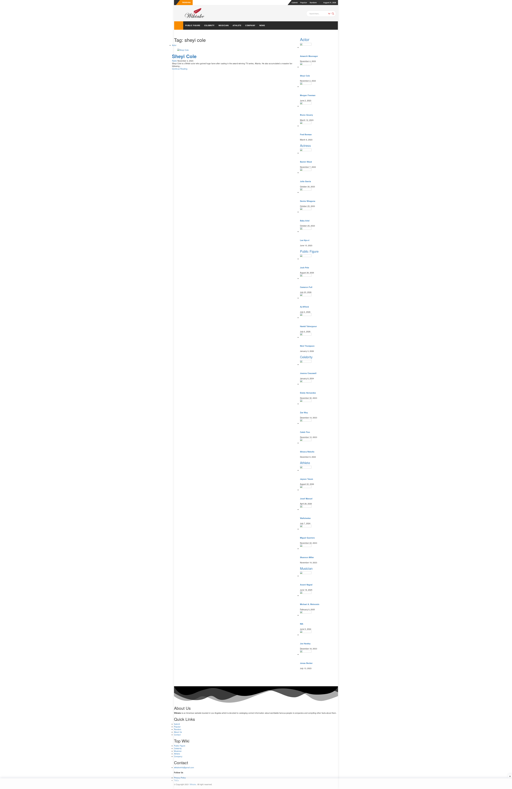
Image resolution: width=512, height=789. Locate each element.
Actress (305, 145)
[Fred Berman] (305, 125)
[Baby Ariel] (305, 212)
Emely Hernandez (308, 392)
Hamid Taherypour (308, 326)
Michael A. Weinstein (309, 604)
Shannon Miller (307, 557)
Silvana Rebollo (307, 451)
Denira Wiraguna (307, 201)
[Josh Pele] (305, 258)
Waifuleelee (305, 518)
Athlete (237, 25)
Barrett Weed (306, 161)
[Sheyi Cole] (305, 67)
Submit (295, 2)
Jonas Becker (306, 663)
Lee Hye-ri (304, 240)
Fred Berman (306, 134)
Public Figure (192, 25)
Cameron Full (306, 287)
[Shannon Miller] (305, 548)
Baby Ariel (304, 220)
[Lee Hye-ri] (305, 231)
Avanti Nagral (306, 584)
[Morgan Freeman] (305, 86)
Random (313, 2)
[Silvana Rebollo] (305, 443)
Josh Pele (304, 267)
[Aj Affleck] (305, 298)
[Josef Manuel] (305, 489)
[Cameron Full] (305, 278)
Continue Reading (179, 68)
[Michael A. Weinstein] (305, 595)
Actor (174, 45)
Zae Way (304, 412)
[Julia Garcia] (305, 172)
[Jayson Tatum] (305, 470)
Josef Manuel (306, 498)
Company (250, 25)
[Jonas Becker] (305, 654)
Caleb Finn (305, 432)
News (262, 25)
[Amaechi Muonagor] (305, 47)
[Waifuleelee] (305, 509)
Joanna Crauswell (308, 373)
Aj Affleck (304, 306)
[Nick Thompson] (305, 337)
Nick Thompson (307, 346)
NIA (301, 623)
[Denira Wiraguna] (305, 192)
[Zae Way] (305, 403)
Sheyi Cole (184, 56)
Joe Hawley (305, 643)
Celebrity (209, 25)
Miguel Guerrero (307, 537)
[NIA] (305, 615)
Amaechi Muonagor (309, 56)
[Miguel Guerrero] (305, 529)
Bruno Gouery (306, 115)
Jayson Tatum (306, 479)
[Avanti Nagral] (305, 575)
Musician (224, 25)
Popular (303, 2)
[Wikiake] (178, 25)
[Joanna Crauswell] (305, 364)
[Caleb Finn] (305, 423)
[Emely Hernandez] (305, 384)
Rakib (174, 60)
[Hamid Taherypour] (305, 317)
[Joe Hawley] (305, 634)
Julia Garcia (305, 181)
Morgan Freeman (307, 95)
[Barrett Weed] (305, 153)
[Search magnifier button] (333, 13)
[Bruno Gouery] (305, 106)
